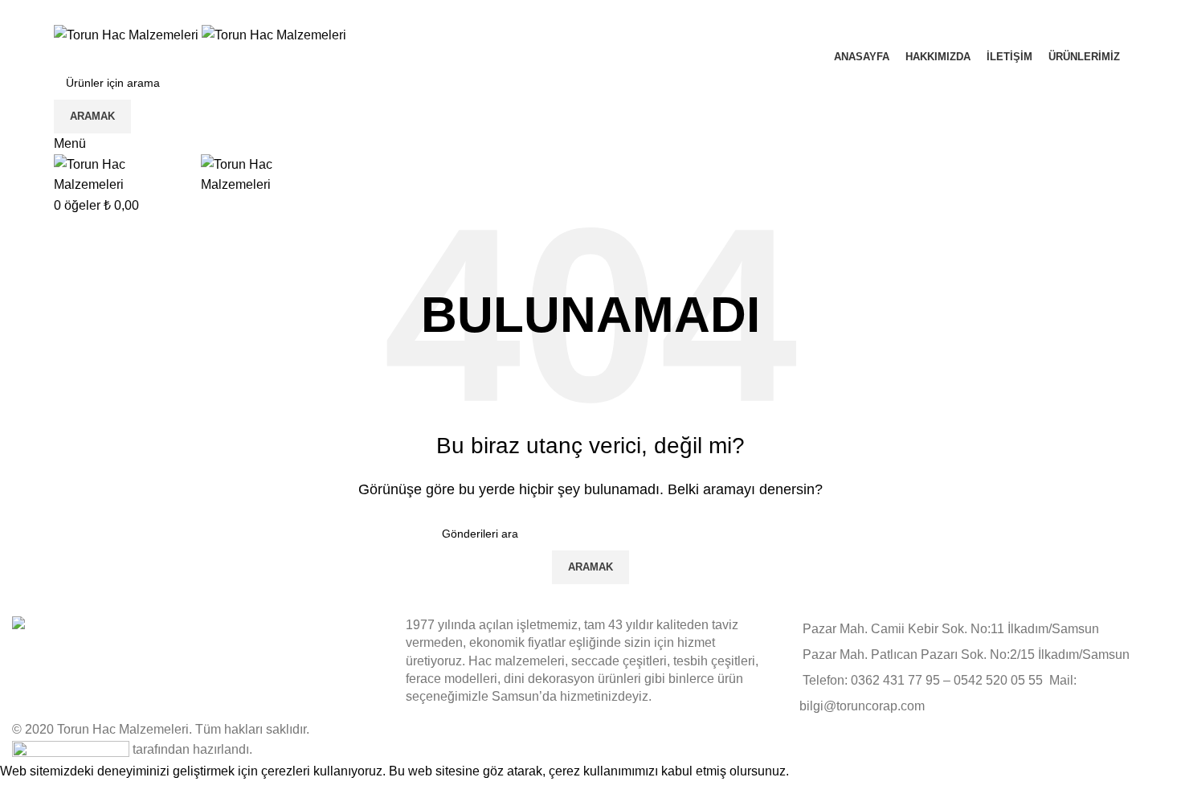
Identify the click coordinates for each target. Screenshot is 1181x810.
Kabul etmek (46, 795)
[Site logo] (128, 34)
